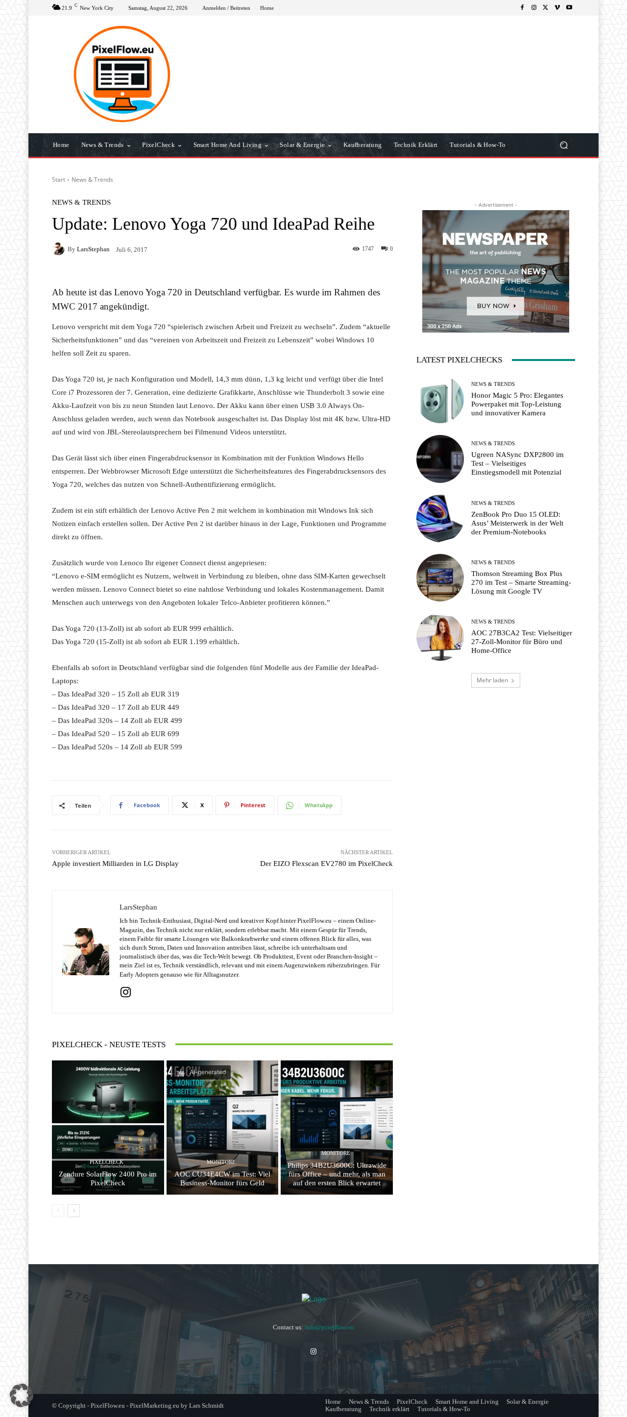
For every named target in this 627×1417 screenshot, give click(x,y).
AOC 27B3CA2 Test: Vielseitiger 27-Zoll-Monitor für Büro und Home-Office (521, 641)
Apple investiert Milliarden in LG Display (115, 863)
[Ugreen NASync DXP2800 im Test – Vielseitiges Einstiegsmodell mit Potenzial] (440, 458)
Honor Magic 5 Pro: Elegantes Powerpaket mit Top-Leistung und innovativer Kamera (517, 404)
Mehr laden (492, 680)
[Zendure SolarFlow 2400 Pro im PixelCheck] (108, 1127)
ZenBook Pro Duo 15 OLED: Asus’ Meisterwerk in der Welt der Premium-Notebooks (517, 523)
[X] (546, 8)
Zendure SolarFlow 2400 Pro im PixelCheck (108, 1178)
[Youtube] (569, 8)
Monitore (221, 1162)
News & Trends (92, 179)
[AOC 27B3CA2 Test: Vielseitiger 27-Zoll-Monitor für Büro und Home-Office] (440, 637)
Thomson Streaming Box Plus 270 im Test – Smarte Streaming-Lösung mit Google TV (521, 582)
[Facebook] (522, 8)
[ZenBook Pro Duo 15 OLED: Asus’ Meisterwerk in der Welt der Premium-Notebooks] (440, 518)
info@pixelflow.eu (329, 1327)
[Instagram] (534, 8)
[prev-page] (58, 1210)
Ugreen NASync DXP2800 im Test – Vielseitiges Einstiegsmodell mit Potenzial (517, 463)
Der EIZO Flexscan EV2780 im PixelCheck (326, 863)
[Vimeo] (557, 8)
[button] (563, 145)
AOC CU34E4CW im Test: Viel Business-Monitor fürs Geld (222, 1178)
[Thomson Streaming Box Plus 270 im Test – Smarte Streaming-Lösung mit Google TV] (440, 577)
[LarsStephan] (60, 248)
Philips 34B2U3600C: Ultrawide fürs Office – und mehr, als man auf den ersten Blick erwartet (337, 1174)
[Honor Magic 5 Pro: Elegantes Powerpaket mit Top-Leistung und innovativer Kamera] (440, 399)
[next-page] (74, 1210)
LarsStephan (93, 249)
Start (58, 179)
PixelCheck (106, 1162)
